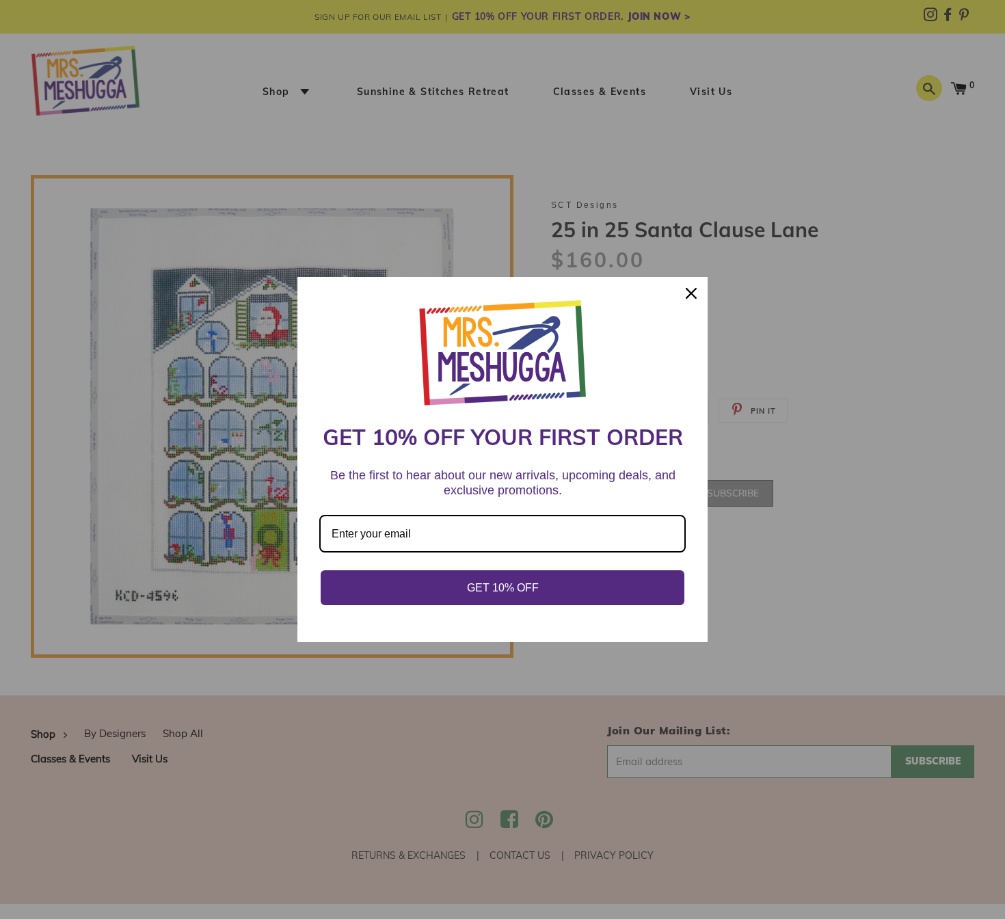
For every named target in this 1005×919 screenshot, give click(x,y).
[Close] (691, 293)
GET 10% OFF (503, 588)
